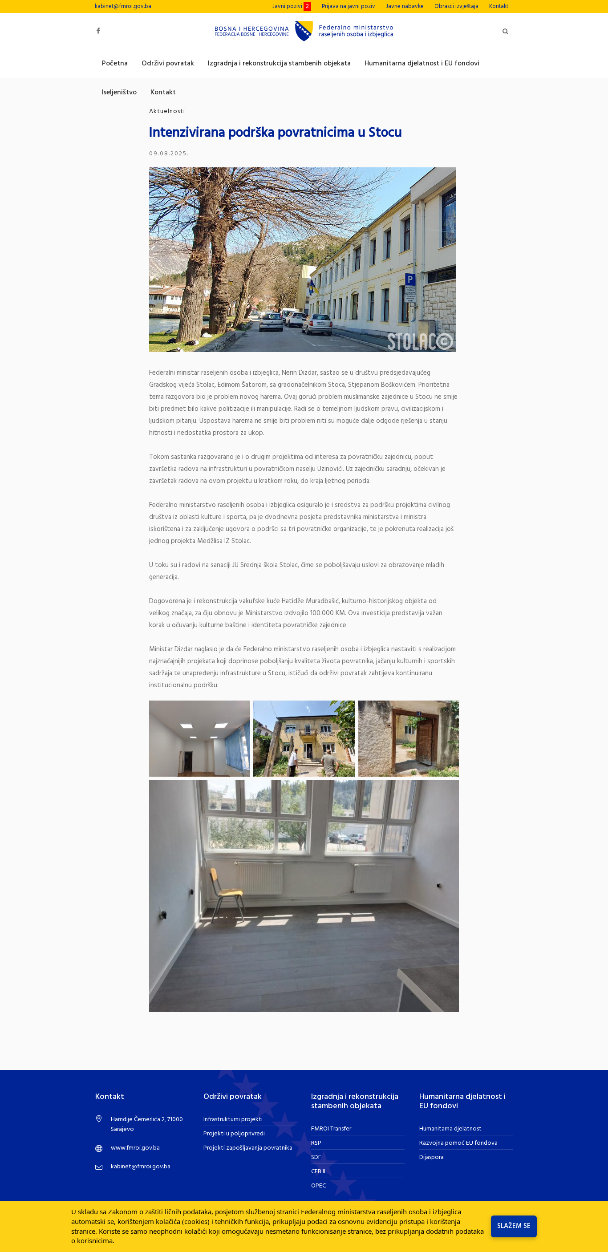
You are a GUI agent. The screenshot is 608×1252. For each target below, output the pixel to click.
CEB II (318, 1172)
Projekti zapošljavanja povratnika (247, 1148)
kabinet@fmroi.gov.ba (123, 6)
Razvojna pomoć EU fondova (458, 1143)
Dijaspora (431, 1157)
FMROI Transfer (331, 1129)
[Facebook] (98, 31)
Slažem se (514, 1226)
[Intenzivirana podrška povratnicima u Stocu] (302, 260)
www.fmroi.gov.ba (135, 1148)
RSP (316, 1143)
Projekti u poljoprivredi (234, 1134)
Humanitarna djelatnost (450, 1129)
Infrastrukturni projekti (233, 1119)
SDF (316, 1157)
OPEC (318, 1186)
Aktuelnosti (167, 111)
